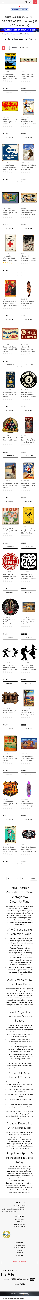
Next (33, 878)
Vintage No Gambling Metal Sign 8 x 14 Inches (28, 349)
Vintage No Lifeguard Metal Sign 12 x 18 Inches (10, 258)
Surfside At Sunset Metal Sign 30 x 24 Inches (28, 622)
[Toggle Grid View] (3, 48)
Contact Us (19, 1253)
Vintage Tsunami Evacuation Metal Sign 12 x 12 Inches (10, 167)
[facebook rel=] (1, 1274)
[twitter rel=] (5, 1274)
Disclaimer (19, 1255)
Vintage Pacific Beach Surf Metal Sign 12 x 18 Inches (10, 76)
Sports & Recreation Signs (23, 34)
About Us (20, 1250)
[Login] (30, 2)
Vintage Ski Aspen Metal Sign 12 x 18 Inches (28, 485)
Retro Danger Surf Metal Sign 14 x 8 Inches (10, 122)
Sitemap (22, 1298)
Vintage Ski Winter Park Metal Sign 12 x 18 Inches (28, 167)
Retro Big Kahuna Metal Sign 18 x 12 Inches (10, 349)
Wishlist (19, 1221)
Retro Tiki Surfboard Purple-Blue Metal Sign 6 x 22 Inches (28, 804)
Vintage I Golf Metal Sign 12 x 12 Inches (10, 531)
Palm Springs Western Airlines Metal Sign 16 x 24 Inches (28, 713)
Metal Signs (10, 34)
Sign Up (22, 1224)
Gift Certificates (19, 1219)
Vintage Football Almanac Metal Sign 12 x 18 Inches (10, 303)
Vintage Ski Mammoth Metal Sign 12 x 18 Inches (28, 122)
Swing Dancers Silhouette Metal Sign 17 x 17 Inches (28, 667)
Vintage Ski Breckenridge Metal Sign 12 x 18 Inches (28, 258)
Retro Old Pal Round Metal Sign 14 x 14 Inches (9, 576)
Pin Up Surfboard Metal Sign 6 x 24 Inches (27, 303)
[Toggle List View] (8, 48)
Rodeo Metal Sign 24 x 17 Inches (9, 712)
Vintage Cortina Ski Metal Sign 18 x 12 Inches (10, 485)
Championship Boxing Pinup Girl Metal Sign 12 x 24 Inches (28, 440)
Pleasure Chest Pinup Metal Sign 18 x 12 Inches (27, 758)
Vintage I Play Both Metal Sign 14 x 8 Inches (10, 394)
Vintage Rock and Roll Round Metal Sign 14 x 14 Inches (10, 622)
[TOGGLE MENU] (3, 2)
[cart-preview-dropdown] (34, 2)
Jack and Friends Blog (19, 1261)
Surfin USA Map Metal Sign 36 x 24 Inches (10, 213)
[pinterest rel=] (8, 1274)
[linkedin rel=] (12, 1274)
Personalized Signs (19, 1245)
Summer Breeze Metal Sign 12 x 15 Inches (10, 758)
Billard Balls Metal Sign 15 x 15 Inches (10, 439)
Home (3, 34)
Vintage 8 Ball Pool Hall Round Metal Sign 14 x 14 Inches (28, 394)
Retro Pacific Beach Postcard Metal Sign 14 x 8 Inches (28, 213)
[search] (26, 2)
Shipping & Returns (19, 1226)
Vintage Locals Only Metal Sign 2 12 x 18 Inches (28, 531)
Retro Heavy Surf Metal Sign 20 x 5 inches (27, 76)
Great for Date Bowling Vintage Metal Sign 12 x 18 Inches (10, 849)
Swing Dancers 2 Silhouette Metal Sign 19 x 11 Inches (10, 667)
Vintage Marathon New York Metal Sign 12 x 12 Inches (28, 576)
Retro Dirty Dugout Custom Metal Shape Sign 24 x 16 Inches (28, 849)
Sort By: (14, 48)
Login (16, 1224)
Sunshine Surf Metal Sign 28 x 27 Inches (10, 804)
